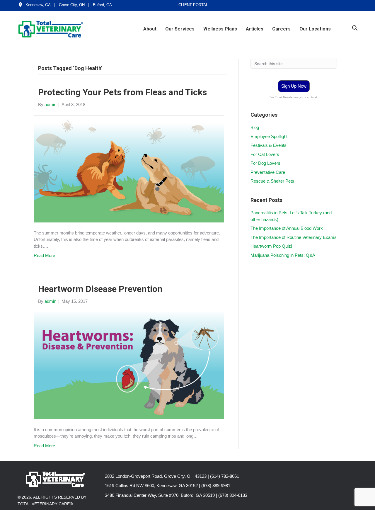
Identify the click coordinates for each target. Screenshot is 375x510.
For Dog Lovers (265, 163)
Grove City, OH (72, 5)
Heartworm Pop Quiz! (271, 246)
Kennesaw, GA (38, 5)
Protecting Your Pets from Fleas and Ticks (122, 92)
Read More (44, 255)
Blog (254, 127)
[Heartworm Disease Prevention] (129, 365)
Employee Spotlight (268, 136)
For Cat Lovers (264, 154)
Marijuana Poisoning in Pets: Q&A (282, 255)
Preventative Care (267, 172)
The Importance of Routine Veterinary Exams (293, 237)
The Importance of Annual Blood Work (286, 228)
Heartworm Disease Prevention (100, 289)
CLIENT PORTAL (193, 5)
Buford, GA (102, 5)
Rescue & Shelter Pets (272, 180)
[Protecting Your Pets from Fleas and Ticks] (129, 168)
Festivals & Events (268, 145)
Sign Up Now (293, 86)
